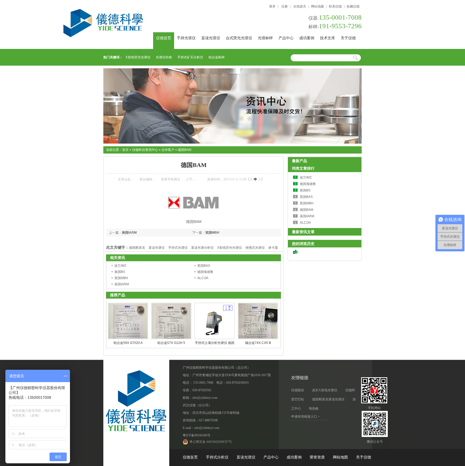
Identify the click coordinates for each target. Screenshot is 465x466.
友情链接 (299, 377)
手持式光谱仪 (178, 248)
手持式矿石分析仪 (190, 57)
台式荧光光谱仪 (239, 38)
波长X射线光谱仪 (324, 390)
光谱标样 (265, 38)
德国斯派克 (137, 248)
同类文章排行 (303, 168)
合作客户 (167, 150)
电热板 (314, 408)
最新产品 (299, 161)
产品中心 (286, 38)
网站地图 (317, 6)
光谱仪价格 (164, 57)
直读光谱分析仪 (202, 248)
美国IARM (129, 232)
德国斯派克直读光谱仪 (328, 399)
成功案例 (306, 38)
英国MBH (212, 232)
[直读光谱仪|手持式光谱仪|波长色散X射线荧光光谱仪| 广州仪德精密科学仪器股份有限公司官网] (125, 24)
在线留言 (299, 6)
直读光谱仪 (210, 38)
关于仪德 (348, 38)
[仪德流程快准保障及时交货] (232, 142)
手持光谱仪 (186, 38)
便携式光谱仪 (255, 248)
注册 (284, 6)
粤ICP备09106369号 (196, 435)
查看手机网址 (170, 179)
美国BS (119, 272)
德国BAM (184, 150)
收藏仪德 (353, 6)
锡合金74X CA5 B (258, 343)
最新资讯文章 (303, 232)
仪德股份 (297, 390)
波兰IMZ (120, 266)
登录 (272, 6)
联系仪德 (335, 6)
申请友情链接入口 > (305, 416)
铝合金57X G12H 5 (171, 343)
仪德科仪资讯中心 (145, 150)
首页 (125, 150)
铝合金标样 (217, 57)
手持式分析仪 (217, 457)
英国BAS (203, 266)
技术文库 (327, 38)
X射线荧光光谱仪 (137, 57)
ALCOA (202, 278)
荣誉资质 (317, 457)
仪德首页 (163, 38)
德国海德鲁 (205, 272)
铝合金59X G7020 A (128, 343)
